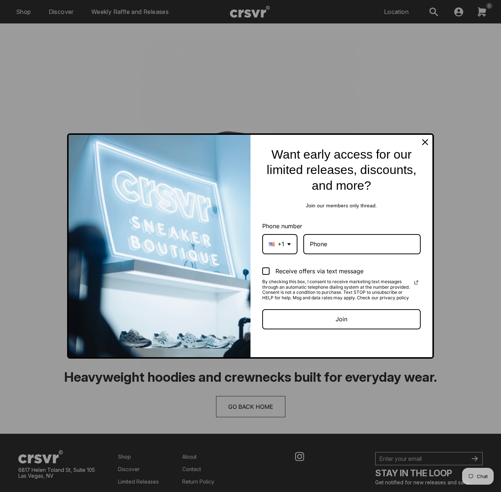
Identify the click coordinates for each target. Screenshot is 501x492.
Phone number (282, 226)
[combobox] (279, 244)
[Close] (425, 142)
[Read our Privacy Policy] (416, 282)
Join (341, 319)
